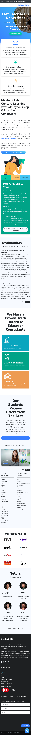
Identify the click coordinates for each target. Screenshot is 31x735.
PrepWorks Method (8, 139)
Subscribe (25, 725)
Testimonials (4, 681)
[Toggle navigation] (3, 5)
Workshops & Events (6, 679)
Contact (3, 676)
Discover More (15, 34)
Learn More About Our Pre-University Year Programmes (15, 229)
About (2, 674)
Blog (2, 677)
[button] (26, 302)
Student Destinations (6, 683)
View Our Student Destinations (15, 438)
